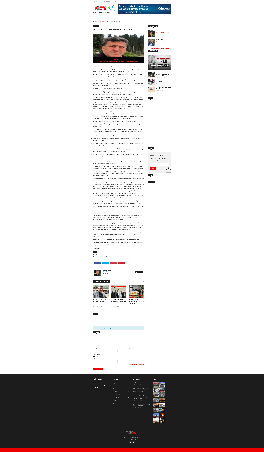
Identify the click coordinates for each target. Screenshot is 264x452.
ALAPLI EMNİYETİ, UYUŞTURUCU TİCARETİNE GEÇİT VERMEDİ (162, 74)
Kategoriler (112, 17)
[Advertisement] (118, 321)
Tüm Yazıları (106, 273)
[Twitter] (168, 1)
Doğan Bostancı (96, 32)
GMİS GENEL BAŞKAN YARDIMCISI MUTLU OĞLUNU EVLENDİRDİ (118, 301)
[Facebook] (133, 442)
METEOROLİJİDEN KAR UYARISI (159, 66)
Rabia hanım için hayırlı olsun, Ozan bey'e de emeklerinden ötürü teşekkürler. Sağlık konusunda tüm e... (142, 404)
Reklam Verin (108, 1)
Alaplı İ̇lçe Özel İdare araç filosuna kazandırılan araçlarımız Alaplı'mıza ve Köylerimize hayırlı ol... (141, 390)
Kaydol (153, 168)
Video (119, 17)
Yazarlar (132, 17)
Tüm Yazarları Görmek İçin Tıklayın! (159, 48)
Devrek (131, 287)
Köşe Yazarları (102, 21)
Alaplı (113, 287)
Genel (151, 63)
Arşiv (138, 17)
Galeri (125, 17)
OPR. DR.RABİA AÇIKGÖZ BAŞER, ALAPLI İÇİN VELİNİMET (99, 301)
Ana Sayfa (96, 17)
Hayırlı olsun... (136, 382)
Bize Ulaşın (114, 1)
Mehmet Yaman (159, 39)
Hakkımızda (102, 1)
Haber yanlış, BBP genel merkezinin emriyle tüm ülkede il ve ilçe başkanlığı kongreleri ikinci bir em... (141, 397)
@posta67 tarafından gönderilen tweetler (157, 180)
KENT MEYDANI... (160, 41)
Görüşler (143, 17)
